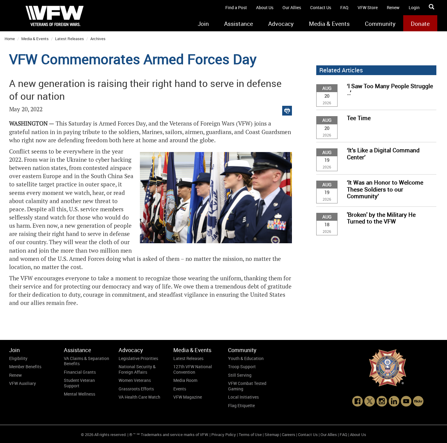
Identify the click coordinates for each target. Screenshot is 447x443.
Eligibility (18, 358)
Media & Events (329, 24)
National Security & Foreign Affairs (137, 369)
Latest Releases (69, 38)
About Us (264, 7)
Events (179, 389)
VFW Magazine (187, 397)
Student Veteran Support (79, 383)
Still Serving (239, 375)
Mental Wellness (79, 394)
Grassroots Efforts (136, 389)
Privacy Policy (223, 434)
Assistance (238, 24)
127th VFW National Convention (192, 369)
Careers (288, 434)
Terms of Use (250, 434)
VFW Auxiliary (22, 383)
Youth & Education (246, 358)
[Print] (287, 109)
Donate (420, 24)
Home (10, 38)
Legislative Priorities (138, 358)
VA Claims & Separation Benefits (86, 361)
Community (380, 24)
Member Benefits (25, 366)
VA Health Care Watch (139, 397)
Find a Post (236, 7)
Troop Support (242, 366)
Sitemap (272, 434)
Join (203, 24)
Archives (98, 38)
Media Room (185, 380)
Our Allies (291, 7)
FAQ (344, 7)
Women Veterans (135, 380)
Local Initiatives (243, 397)
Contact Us (320, 7)
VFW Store (368, 7)
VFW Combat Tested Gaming (247, 386)
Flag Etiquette (241, 405)
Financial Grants (80, 372)
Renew (393, 7)
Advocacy (281, 24)
